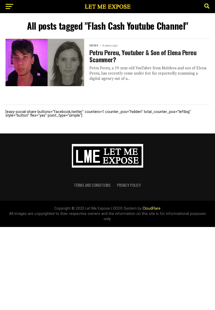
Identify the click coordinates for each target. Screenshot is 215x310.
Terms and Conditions (92, 185)
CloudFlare (151, 208)
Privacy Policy (129, 185)
